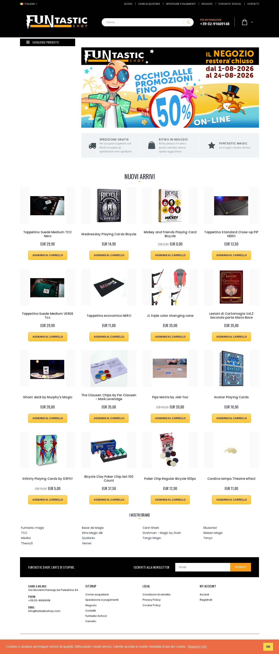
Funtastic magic (32, 528)
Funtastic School (230, 3)
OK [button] (268, 646)
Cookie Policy (152, 605)
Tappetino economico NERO (109, 316)
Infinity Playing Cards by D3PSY (47, 479)
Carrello (90, 621)
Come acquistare (149, 3)
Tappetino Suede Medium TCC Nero (47, 234)
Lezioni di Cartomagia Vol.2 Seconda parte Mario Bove (231, 316)
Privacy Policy (152, 600)
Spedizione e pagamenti (181, 3)
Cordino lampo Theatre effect (231, 479)
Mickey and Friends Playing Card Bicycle (170, 234)
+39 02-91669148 (39, 600)
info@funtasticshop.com (44, 611)
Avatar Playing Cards (231, 397)
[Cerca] (188, 22)
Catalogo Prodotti (45, 42)
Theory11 (27, 543)
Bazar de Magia (93, 528)
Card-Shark (151, 528)
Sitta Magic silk (92, 533)
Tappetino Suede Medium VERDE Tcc (47, 316)
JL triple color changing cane (170, 316)
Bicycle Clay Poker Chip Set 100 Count (108, 479)
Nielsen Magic (213, 533)
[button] (247, 22)
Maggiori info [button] (197, 646)
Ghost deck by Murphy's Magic (47, 397)
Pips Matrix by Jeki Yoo (170, 397)
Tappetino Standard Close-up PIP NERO (231, 234)
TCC (24, 533)
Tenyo (207, 538)
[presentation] (86, 124)
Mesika (26, 538)
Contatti (253, 3)
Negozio (207, 3)
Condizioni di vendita (156, 594)
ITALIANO (30, 3)
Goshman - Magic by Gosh (162, 533)
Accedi (128, 3)
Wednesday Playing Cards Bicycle (108, 234)
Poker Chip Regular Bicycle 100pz (170, 479)
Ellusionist (210, 528)
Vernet (87, 543)
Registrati (206, 600)
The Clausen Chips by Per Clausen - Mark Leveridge (108, 397)
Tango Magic (152, 538)
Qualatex (88, 538)
